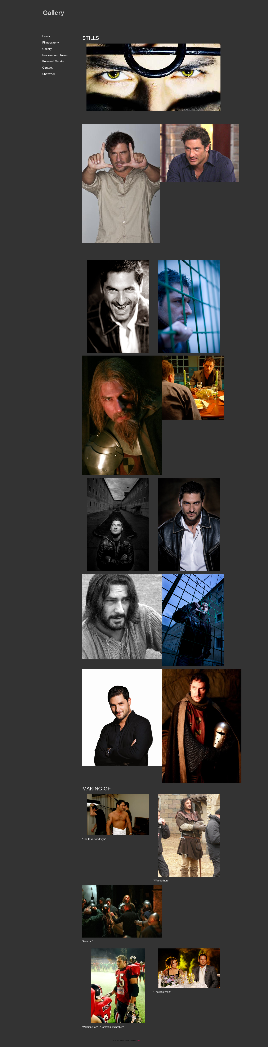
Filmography (50, 42)
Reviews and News (54, 55)
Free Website (126, 1040)
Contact (47, 67)
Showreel (48, 74)
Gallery (53, 12)
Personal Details (53, 61)
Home (46, 36)
